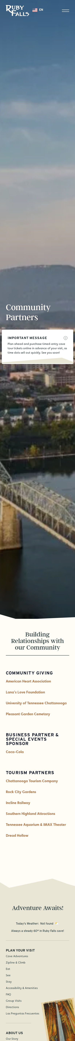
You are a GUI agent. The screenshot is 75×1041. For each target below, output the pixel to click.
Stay (9, 981)
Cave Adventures (17, 956)
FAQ (8, 994)
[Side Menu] (65, 11)
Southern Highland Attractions (30, 813)
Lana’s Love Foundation (25, 692)
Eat (8, 969)
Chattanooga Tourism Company (32, 781)
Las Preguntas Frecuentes (22, 1013)
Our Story (12, 1038)
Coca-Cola (15, 752)
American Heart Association (28, 681)
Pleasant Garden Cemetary (28, 714)
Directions (12, 1007)
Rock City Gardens (21, 792)
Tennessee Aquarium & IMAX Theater (36, 824)
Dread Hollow (17, 835)
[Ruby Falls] (17, 10)
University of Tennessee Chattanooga (36, 703)
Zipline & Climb (15, 962)
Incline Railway (18, 803)
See (8, 975)
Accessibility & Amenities (22, 988)
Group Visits (13, 1000)
